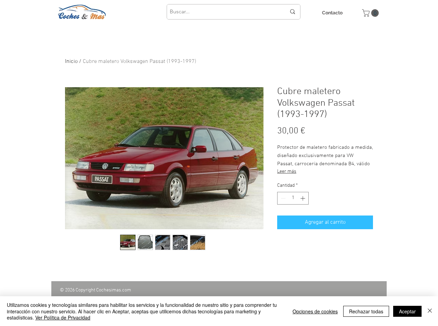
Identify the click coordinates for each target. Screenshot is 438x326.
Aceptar (407, 311)
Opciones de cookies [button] (315, 311)
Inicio (71, 61)
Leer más (286, 171)
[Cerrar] (430, 311)
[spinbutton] (293, 198)
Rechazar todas (366, 311)
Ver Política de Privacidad (62, 317)
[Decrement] (282, 198)
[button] (371, 13)
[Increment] (303, 198)
